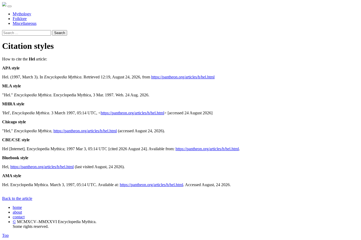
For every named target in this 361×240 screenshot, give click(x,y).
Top (5, 235)
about (17, 212)
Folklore (20, 18)
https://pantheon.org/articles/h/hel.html (183, 77)
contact (19, 217)
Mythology (22, 14)
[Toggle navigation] (9, 6)
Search (59, 33)
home (17, 207)
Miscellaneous (24, 23)
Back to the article (17, 198)
